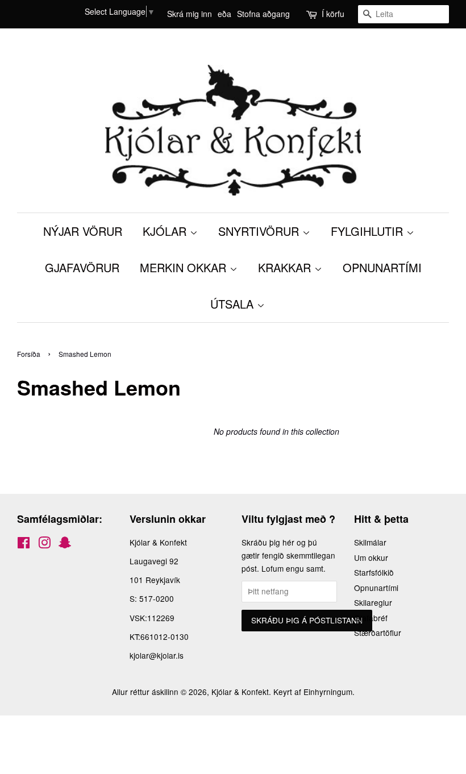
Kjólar (166, 231)
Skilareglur (373, 602)
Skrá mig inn (189, 13)
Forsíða (28, 354)
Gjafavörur (82, 267)
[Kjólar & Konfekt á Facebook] (23, 544)
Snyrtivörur (260, 231)
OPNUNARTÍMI (382, 267)
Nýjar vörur (82, 231)
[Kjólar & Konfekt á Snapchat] (65, 544)
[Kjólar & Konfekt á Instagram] (44, 544)
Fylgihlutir (368, 231)
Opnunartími (376, 587)
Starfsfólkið (374, 572)
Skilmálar (370, 542)
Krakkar (286, 267)
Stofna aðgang (263, 13)
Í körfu (333, 13)
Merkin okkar (185, 267)
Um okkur (371, 557)
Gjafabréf (371, 617)
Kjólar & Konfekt (240, 691)
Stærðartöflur (377, 632)
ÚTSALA (233, 304)
